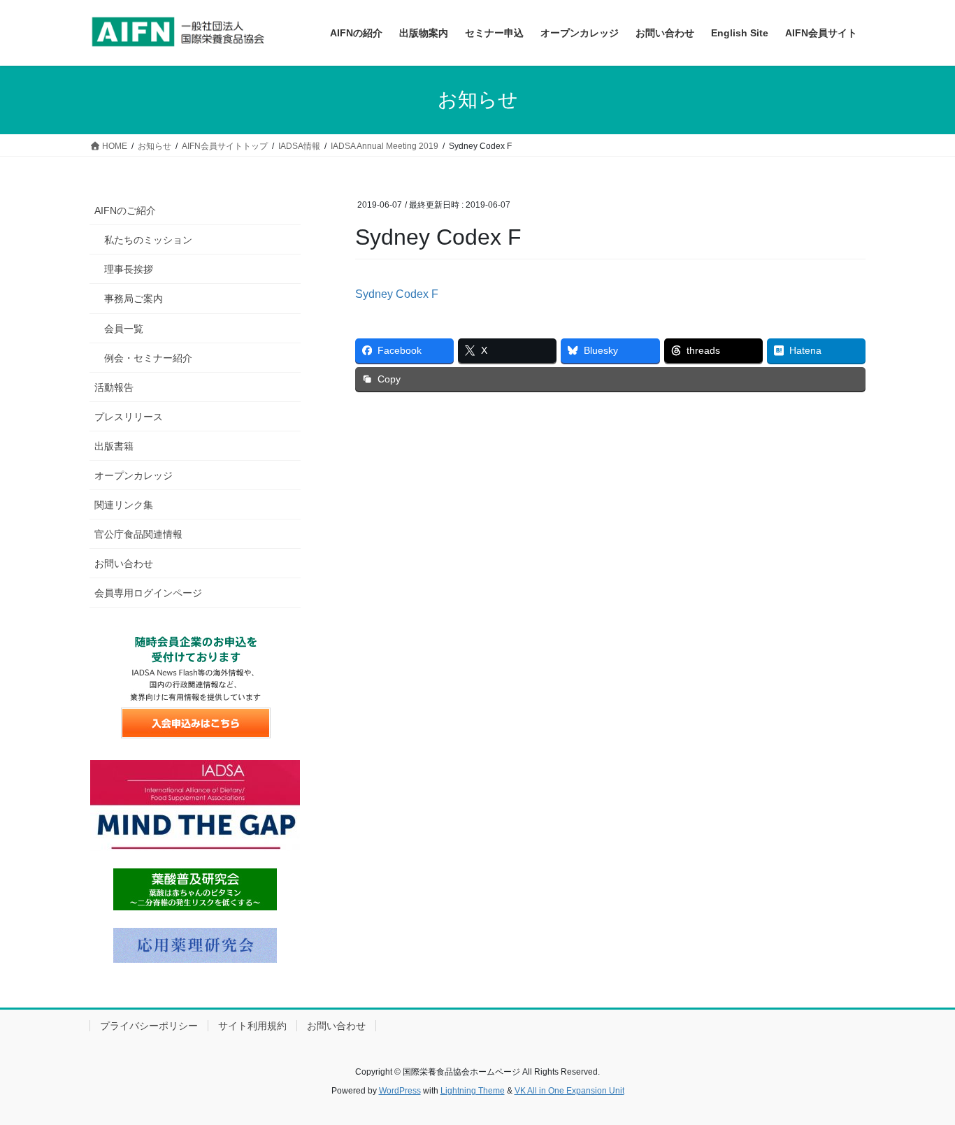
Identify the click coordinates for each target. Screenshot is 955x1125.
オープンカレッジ (133, 475)
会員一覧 (123, 328)
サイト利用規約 (252, 1025)
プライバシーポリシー (149, 1025)
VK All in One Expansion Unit (569, 1091)
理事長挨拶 (128, 269)
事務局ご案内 (133, 298)
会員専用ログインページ (148, 593)
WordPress (400, 1091)
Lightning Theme (472, 1091)
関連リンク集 (123, 504)
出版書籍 (114, 446)
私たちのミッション (148, 239)
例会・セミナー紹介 (148, 358)
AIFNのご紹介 (125, 210)
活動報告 (114, 387)
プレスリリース (128, 416)
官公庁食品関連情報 (138, 534)
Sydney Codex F (396, 294)
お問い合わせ (123, 563)
